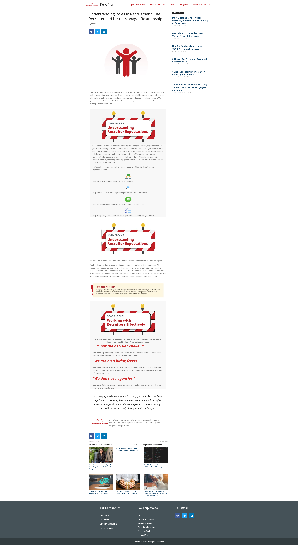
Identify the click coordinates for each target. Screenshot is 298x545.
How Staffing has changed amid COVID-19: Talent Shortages (155, 466)
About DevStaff (157, 4)
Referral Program (179, 4)
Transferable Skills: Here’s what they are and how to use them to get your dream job (155, 493)
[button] (91, 31)
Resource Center (201, 4)
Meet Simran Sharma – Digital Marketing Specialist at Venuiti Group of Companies (100, 467)
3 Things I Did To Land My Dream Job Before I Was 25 (98, 492)
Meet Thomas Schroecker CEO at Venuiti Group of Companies (127, 449)
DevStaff (108, 4)
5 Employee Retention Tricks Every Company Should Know (126, 492)
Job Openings (138, 4)
